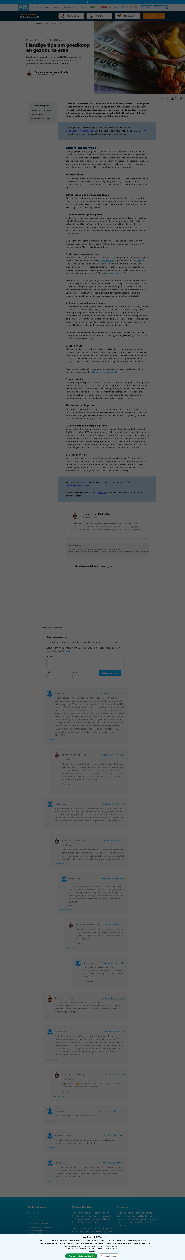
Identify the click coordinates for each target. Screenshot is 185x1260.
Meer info (92, 1251)
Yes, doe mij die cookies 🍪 (81, 1256)
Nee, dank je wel (108, 1256)
